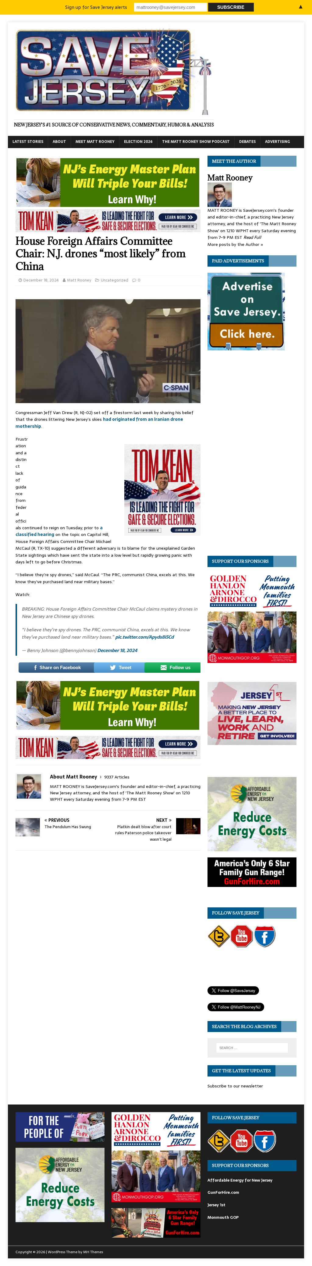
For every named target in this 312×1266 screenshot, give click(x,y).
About (59, 142)
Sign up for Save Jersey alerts (96, 7)
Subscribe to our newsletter (235, 1086)
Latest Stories (27, 142)
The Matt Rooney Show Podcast (196, 142)
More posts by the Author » (235, 244)
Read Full (252, 237)
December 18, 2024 (41, 280)
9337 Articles (116, 777)
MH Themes (93, 1252)
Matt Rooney (79, 280)
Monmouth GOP (223, 1217)
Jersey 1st (216, 1205)
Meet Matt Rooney (95, 142)
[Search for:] (252, 1048)
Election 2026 (138, 142)
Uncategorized (114, 280)
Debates (247, 142)
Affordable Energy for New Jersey (239, 1180)
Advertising (277, 142)
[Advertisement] (76, 476)
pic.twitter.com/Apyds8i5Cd (144, 637)
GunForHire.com (223, 1192)
